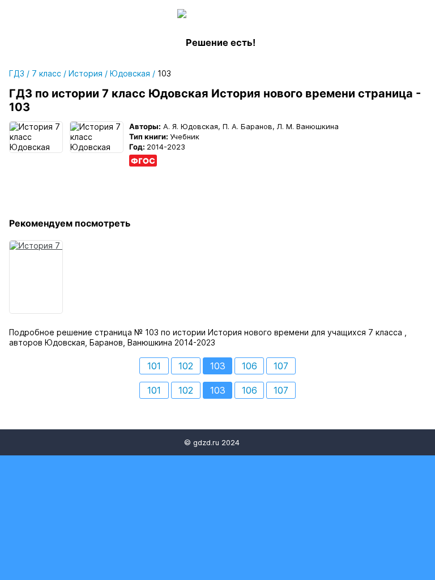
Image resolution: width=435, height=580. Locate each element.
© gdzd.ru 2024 (212, 442)
